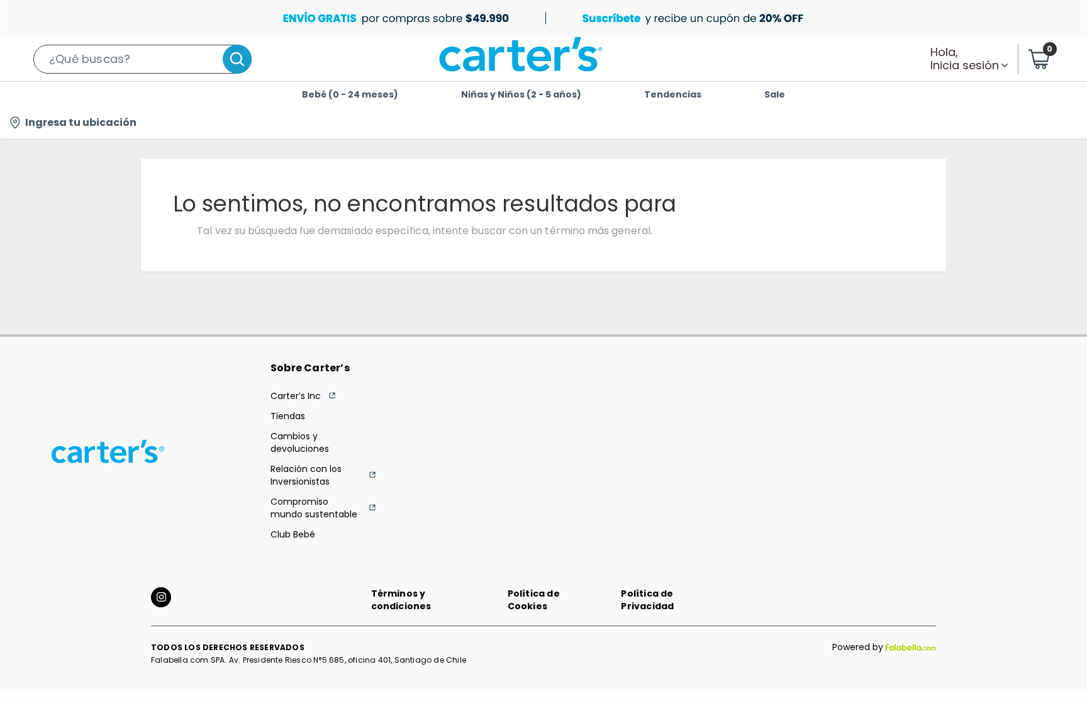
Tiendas (287, 416)
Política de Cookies (534, 599)
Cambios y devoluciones (299, 442)
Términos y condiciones (401, 599)
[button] (142, 59)
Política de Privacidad (647, 599)
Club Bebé (292, 534)
